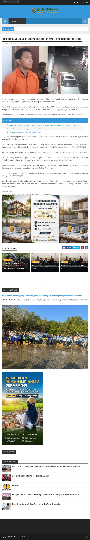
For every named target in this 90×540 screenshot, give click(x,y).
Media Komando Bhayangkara (23, 537)
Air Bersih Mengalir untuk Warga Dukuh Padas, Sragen (30, 475)
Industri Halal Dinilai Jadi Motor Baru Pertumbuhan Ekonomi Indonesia (36, 504)
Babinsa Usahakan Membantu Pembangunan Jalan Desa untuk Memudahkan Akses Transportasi (44, 125)
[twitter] (74, 2)
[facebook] (77, 2)
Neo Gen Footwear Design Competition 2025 (25, 129)
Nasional (27, 43)
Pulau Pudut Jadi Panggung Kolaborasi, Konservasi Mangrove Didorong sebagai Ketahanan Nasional (42, 295)
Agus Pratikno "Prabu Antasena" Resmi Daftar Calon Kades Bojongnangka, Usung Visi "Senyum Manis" (46, 466)
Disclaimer (15, 485)
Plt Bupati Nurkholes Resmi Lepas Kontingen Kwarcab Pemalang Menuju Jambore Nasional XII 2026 (45, 494)
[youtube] (87, 2)
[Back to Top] (87, 537)
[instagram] (80, 2)
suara (11, 191)
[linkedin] (83, 2)
